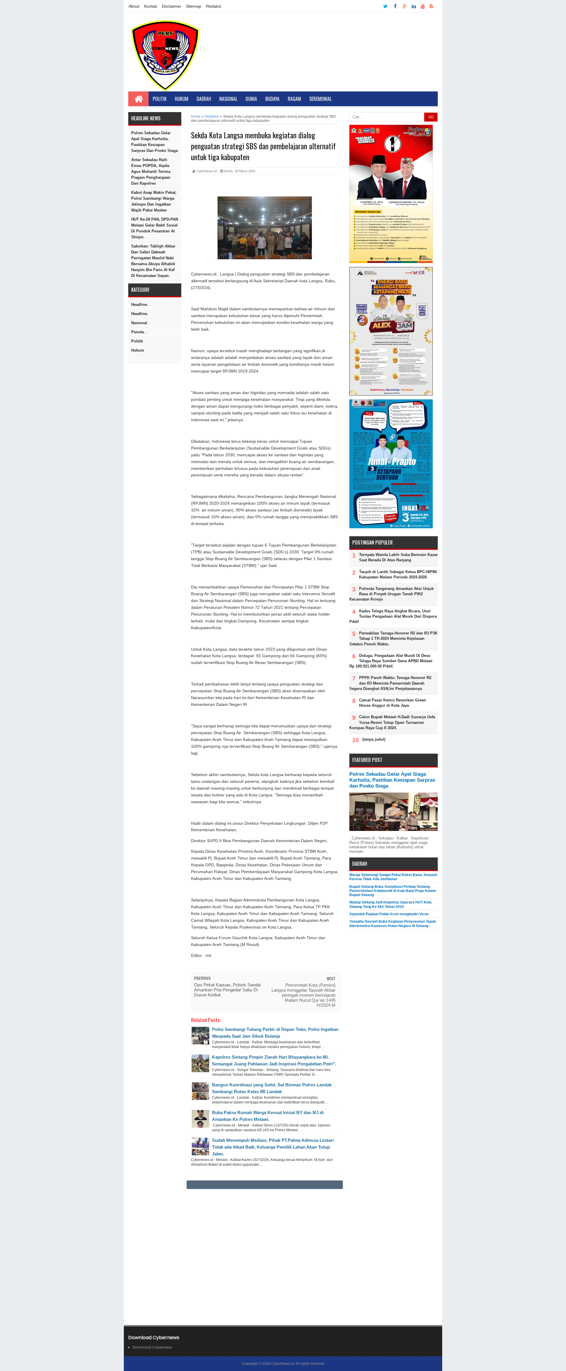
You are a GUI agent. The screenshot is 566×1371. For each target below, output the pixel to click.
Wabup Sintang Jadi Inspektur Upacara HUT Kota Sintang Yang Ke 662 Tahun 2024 (390, 904)
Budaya (272, 98)
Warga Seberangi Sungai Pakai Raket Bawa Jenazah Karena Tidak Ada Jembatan (393, 877)
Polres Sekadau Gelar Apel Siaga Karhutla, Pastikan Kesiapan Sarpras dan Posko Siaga (154, 142)
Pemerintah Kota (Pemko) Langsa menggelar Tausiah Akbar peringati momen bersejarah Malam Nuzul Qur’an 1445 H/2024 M (303, 995)
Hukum (181, 98)
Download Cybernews (152, 1347)
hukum (137, 350)
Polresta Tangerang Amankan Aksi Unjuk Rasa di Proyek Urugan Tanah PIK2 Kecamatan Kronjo (391, 593)
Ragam (294, 98)
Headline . (140, 304)
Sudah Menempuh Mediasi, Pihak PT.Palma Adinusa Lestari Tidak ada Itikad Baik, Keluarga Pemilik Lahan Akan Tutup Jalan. (273, 1147)
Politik (160, 98)
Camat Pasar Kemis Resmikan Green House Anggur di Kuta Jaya (392, 703)
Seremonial (320, 98)
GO (431, 117)
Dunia (251, 98)
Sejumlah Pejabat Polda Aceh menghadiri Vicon (389, 914)
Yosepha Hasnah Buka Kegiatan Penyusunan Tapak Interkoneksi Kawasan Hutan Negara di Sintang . (392, 923)
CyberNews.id (282, 1364)
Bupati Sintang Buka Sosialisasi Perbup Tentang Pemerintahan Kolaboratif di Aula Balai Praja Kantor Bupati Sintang (392, 891)
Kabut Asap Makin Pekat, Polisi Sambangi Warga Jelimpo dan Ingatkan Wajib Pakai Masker (154, 201)
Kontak (150, 6)
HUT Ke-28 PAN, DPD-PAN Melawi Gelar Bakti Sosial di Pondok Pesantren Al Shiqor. (154, 228)
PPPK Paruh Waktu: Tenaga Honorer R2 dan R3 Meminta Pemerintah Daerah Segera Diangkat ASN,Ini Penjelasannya (390, 683)
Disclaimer (171, 6)
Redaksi (213, 6)
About (134, 6)
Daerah (204, 98)
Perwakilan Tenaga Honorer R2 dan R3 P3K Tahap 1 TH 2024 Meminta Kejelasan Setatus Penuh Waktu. (393, 638)
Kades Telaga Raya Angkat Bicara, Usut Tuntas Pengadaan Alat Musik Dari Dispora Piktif (393, 616)
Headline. (139, 313)
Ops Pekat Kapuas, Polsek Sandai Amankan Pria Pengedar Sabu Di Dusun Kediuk (227, 989)
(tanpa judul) (373, 739)
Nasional (228, 98)
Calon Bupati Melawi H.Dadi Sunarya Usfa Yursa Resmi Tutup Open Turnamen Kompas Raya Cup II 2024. (392, 722)
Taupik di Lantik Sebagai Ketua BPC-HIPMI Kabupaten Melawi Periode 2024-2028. (398, 574)
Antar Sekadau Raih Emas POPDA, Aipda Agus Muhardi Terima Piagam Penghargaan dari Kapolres (150, 172)
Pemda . (138, 332)
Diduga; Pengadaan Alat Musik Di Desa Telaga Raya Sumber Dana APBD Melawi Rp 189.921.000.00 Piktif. (390, 660)
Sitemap (193, 6)
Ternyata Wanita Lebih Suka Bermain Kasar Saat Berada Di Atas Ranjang (398, 557)
